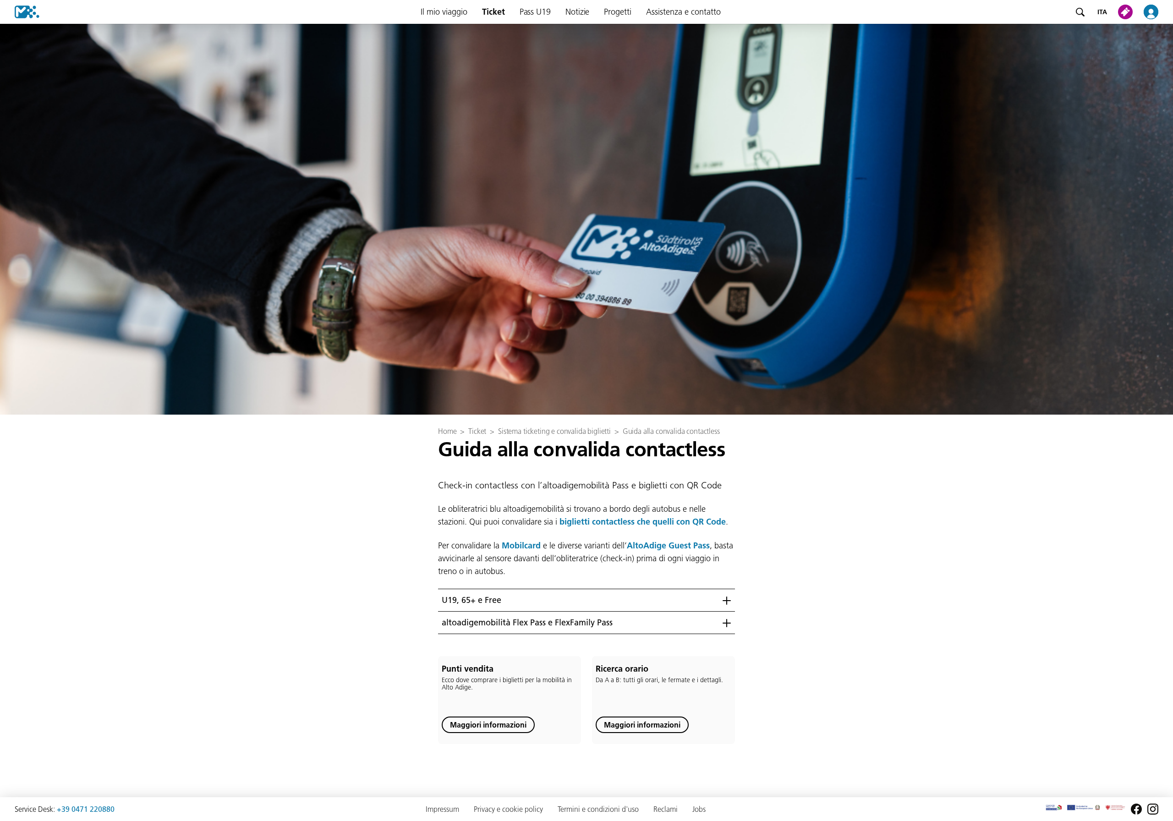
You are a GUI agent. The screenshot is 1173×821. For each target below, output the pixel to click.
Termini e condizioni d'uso (598, 809)
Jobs (699, 809)
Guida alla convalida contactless (671, 431)
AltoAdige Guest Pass (668, 545)
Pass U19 (535, 11)
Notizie (577, 11)
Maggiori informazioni (488, 724)
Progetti (617, 11)
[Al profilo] (1156, 12)
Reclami (665, 809)
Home (447, 431)
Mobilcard (521, 545)
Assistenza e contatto (683, 11)
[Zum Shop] (1127, 12)
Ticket (493, 11)
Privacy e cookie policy (508, 809)
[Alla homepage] (19, 12)
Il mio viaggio (444, 11)
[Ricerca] (1080, 12)
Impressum (442, 809)
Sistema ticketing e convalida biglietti (554, 431)
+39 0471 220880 (86, 809)
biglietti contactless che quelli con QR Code (642, 521)
